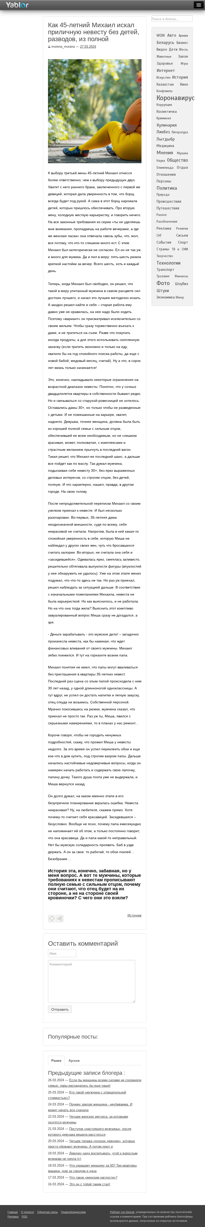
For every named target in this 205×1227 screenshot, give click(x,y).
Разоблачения (166, 222)
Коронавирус (175, 98)
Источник (135, 915)
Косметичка (166, 111)
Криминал (163, 118)
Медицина (165, 146)
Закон (183, 56)
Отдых (182, 167)
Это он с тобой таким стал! (89, 1184)
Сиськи (182, 235)
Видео (161, 49)
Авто (171, 35)
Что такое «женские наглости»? (93, 1177)
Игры (184, 64)
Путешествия (167, 208)
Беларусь (165, 42)
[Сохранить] (51, 918)
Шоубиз (181, 284)
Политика (166, 188)
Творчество (164, 256)
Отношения (166, 174)
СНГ (159, 236)
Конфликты (164, 91)
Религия (182, 229)
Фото (163, 283)
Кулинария (166, 125)
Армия (183, 36)
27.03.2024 (88, 46)
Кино (184, 84)
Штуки (162, 290)
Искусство (163, 78)
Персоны (163, 181)
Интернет (165, 70)
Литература (180, 132)
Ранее (56, 1061)
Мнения (164, 152)
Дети (173, 49)
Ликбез (163, 132)
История (180, 77)
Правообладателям (73, 1212)
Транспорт (165, 269)
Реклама (163, 228)
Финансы (181, 276)
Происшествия (168, 201)
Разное (161, 215)
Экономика (165, 297)
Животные (164, 57)
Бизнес (182, 42)
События (163, 242)
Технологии (168, 263)
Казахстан (165, 84)
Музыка (182, 153)
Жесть (183, 50)
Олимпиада (165, 168)
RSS (24, 1216)
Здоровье (164, 63)
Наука (160, 161)
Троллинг (163, 276)
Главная (13, 1212)
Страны (162, 249)
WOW (160, 35)
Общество (177, 160)
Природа (163, 195)
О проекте (27, 1212)
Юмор (180, 298)
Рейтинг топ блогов (122, 1212)
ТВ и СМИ (180, 249)
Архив (74, 1061)
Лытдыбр (165, 139)
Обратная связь (47, 1212)
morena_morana (62, 46)
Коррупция (164, 105)
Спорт (183, 242)
